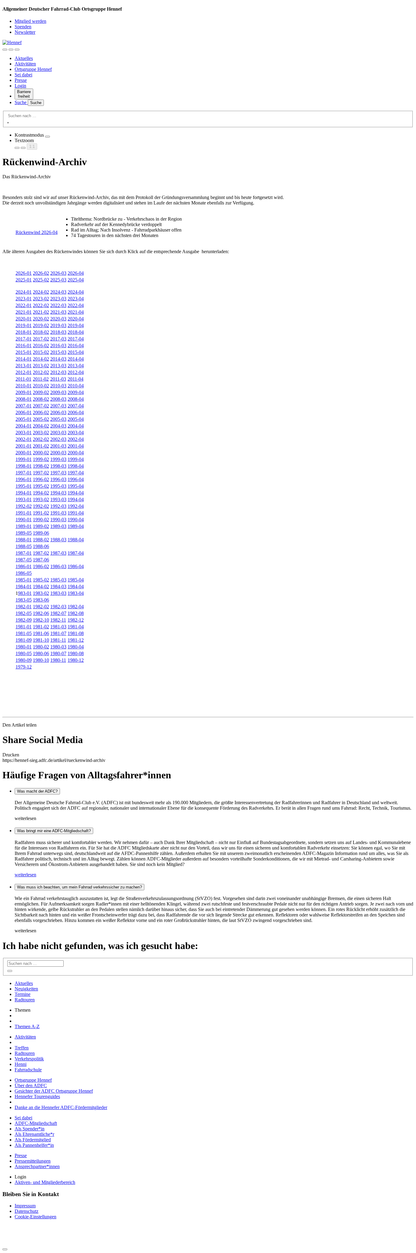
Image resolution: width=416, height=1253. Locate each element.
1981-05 (24, 633)
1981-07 (58, 633)
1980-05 (24, 653)
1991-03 (58, 512)
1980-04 (76, 646)
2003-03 (58, 432)
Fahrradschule (28, 1069)
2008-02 (41, 399)
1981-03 (58, 626)
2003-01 (24, 432)
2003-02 (41, 432)
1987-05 (24, 559)
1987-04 (76, 553)
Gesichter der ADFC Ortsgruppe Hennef (54, 1091)
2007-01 (24, 405)
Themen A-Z (27, 1026)
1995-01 (24, 486)
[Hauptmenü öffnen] (17, 50)
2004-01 (24, 425)
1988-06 (41, 546)
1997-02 (41, 472)
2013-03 (58, 365)
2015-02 (41, 352)
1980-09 (24, 660)
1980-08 (76, 653)
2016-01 (24, 345)
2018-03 (58, 332)
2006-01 (24, 412)
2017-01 (24, 338)
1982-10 (41, 620)
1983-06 (41, 599)
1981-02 (41, 626)
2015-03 (58, 352)
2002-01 (24, 439)
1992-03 (58, 506)
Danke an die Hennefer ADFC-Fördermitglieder (61, 1107)
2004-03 (58, 425)
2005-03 (58, 419)
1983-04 (76, 593)
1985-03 (58, 579)
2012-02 (41, 372)
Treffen (22, 1047)
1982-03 (58, 606)
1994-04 (76, 492)
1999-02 (41, 459)
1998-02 (41, 466)
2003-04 (76, 432)
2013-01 (24, 365)
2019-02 (41, 325)
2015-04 (76, 352)
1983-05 (24, 599)
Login (20, 85)
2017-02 (41, 338)
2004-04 (76, 425)
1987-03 (58, 553)
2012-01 (24, 372)
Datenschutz (26, 1211)
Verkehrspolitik (29, 1058)
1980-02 (41, 646)
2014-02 (41, 358)
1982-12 (76, 620)
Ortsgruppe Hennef (33, 69)
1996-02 (41, 479)
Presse (21, 80)
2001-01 (24, 445)
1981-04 (76, 626)
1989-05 (24, 533)
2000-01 (24, 452)
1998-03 (58, 466)
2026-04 (76, 273)
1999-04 (76, 459)
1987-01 (24, 553)
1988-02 (41, 539)
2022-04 (76, 305)
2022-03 (58, 305)
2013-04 (76, 365)
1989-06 (41, 533)
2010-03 (58, 385)
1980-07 (58, 653)
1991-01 (24, 512)
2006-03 (58, 412)
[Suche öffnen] (11, 50)
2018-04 (76, 332)
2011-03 (58, 379)
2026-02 (41, 273)
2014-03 (58, 358)
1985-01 (24, 579)
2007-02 (41, 405)
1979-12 (24, 666)
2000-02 (41, 452)
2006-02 (41, 412)
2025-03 (58, 279)
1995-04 (76, 486)
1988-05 (24, 546)
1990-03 (58, 519)
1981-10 (41, 640)
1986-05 (24, 573)
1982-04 (76, 606)
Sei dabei (23, 74)
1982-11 (58, 620)
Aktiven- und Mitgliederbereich (45, 1182)
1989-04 (76, 526)
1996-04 (76, 479)
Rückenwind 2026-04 (37, 232)
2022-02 (41, 305)
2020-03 (58, 318)
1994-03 (58, 492)
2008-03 (58, 399)
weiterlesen (25, 874)
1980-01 (24, 646)
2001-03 (58, 445)
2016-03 (58, 345)
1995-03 (58, 486)
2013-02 (41, 365)
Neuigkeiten (26, 988)
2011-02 (41, 379)
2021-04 (76, 312)
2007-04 (76, 405)
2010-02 (41, 385)
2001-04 (76, 445)
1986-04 (76, 566)
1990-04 (76, 519)
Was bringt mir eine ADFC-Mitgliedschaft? (54, 831)
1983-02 (41, 593)
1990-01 (24, 519)
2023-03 (58, 298)
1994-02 (41, 492)
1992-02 (24, 506)
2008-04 (76, 399)
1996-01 (24, 479)
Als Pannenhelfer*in (34, 1145)
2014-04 (76, 358)
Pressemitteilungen (33, 1161)
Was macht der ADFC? (37, 791)
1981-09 (24, 640)
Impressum (25, 1205)
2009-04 (76, 392)
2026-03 (58, 273)
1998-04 (76, 466)
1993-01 (24, 499)
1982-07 (58, 613)
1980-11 (58, 660)
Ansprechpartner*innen (37, 1166)
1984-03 (58, 586)
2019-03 (58, 325)
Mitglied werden (30, 21)
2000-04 (76, 452)
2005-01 (24, 419)
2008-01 (24, 399)
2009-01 (24, 392)
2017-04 (76, 338)
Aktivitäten (25, 63)
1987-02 (41, 553)
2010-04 (76, 385)
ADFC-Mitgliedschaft (36, 1123)
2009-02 (41, 392)
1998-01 (24, 466)
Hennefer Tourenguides (37, 1096)
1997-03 (58, 472)
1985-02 (41, 579)
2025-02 (41, 279)
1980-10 (41, 660)
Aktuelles (24, 58)
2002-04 (76, 439)
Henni (20, 1064)
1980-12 (76, 660)
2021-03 (58, 312)
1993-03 (58, 499)
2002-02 (41, 439)
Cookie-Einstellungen (35, 1216)
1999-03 (58, 459)
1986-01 (24, 566)
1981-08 (76, 633)
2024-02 (41, 292)
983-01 (25, 593)
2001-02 (41, 445)
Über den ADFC (31, 1085)
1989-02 (41, 526)
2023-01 (24, 298)
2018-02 (41, 332)
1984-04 (76, 586)
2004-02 (41, 425)
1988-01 (24, 539)
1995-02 (41, 486)
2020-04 (76, 318)
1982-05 (24, 613)
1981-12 (76, 640)
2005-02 (41, 419)
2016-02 (41, 345)
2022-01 (24, 305)
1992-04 (76, 506)
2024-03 (58, 292)
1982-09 (24, 620)
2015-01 (24, 352)
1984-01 (24, 586)
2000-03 (58, 452)
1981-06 (41, 633)
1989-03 (58, 526)
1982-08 (76, 613)
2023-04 (76, 298)
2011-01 (23, 379)
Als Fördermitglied (33, 1139)
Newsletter (25, 32)
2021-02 (41, 312)
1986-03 (58, 566)
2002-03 (58, 439)
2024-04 (76, 292)
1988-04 (76, 539)
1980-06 (41, 653)
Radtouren (25, 999)
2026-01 (24, 273)
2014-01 (24, 358)
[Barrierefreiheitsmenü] (4, 50)
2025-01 (24, 279)
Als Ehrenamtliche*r (34, 1134)
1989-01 (24, 526)
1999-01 (24, 459)
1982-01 (24, 606)
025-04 (77, 279)
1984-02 (41, 586)
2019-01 (24, 325)
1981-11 (58, 640)
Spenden (23, 26)
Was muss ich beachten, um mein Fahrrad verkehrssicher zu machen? (79, 887)
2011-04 (75, 379)
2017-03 (58, 338)
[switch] (47, 137)
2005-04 (76, 419)
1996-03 (58, 479)
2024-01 (24, 292)
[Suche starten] (8, 122)
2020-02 (41, 318)
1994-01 (24, 492)
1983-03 (58, 593)
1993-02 (41, 499)
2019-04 (76, 325)
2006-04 (76, 412)
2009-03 (58, 392)
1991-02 (41, 512)
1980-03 (58, 646)
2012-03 (58, 372)
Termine (22, 994)
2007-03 (58, 405)
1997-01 (24, 472)
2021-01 (24, 312)
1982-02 (41, 606)
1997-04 (76, 472)
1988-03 (58, 539)
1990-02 (41, 519)
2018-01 (24, 332)
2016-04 (76, 345)
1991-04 (76, 512)
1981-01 (24, 626)
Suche (21, 102)
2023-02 (41, 298)
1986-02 (41, 566)
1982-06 (41, 613)
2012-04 (76, 372)
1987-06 (41, 559)
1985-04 (76, 579)
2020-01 (24, 318)
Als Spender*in (29, 1128)
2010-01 (24, 385)
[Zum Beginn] (4, 1249)
